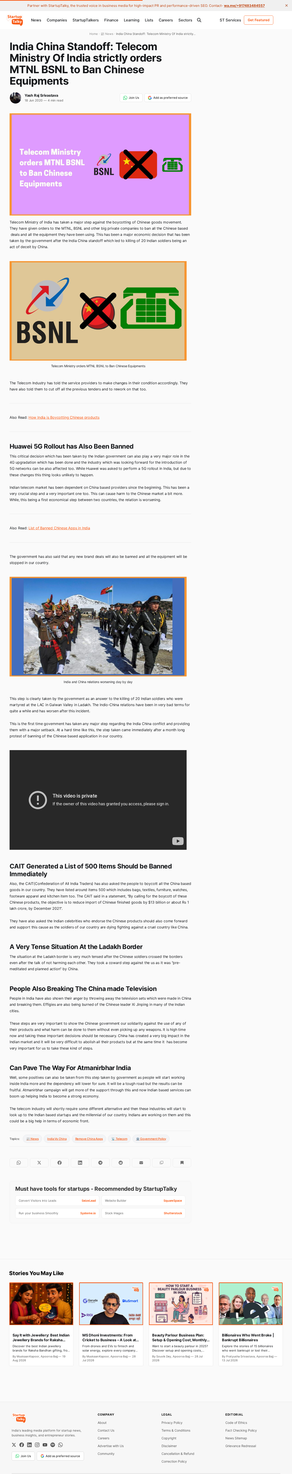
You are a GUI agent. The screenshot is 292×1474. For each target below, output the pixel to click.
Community (106, 1454)
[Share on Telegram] (100, 1162)
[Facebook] (21, 1445)
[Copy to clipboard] (161, 1162)
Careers (166, 20)
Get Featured (258, 20)
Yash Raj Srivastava (41, 95)
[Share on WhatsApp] (19, 1162)
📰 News (32, 1139)
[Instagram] (37, 1445)
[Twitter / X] (14, 1445)
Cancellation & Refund (178, 1454)
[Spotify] (52, 1445)
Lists (149, 20)
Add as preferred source (170, 97)
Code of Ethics (236, 1423)
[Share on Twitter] (39, 1162)
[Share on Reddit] (121, 1162)
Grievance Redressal (240, 1446)
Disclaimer (169, 1446)
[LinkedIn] (29, 1445)
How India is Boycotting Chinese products (64, 417)
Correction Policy (174, 1461)
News (36, 20)
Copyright (169, 1438)
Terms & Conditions (176, 1430)
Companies (57, 20)
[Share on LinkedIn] (80, 1162)
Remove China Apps (89, 1139)
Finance (111, 20)
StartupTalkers (86, 20)
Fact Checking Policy (241, 1430)
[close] (286, 5)
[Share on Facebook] (59, 1162)
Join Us (134, 97)
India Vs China (56, 1139)
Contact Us (106, 1430)
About (102, 1423)
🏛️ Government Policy (151, 1139)
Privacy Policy (172, 1423)
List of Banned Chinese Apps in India (59, 528)
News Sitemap (236, 1438)
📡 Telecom (119, 1139)
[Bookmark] (182, 1162)
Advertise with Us (111, 1446)
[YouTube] (45, 1445)
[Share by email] (141, 1162)
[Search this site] (199, 20)
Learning (131, 20)
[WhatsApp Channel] (60, 1445)
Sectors (185, 20)
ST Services (230, 20)
